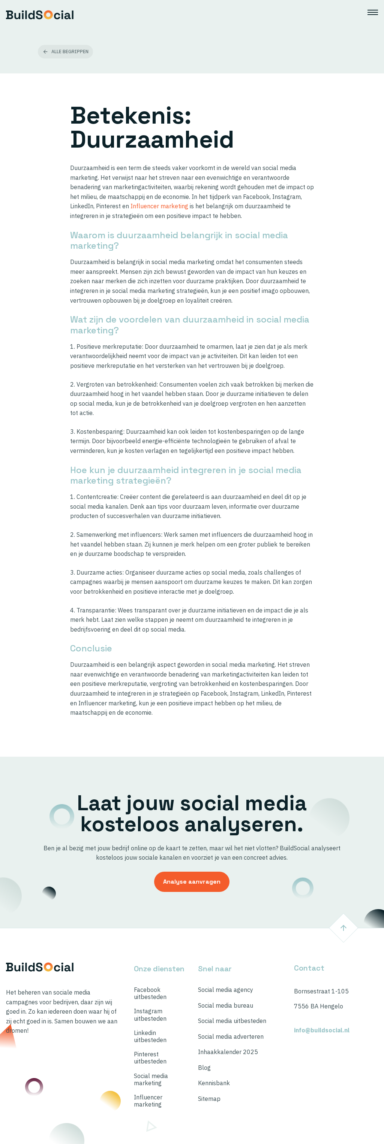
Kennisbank (214, 1083)
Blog (204, 1067)
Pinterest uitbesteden (150, 1058)
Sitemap (209, 1098)
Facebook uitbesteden (150, 993)
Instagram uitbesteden (150, 1015)
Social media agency (225, 989)
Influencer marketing (159, 206)
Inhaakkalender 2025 (228, 1052)
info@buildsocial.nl (322, 1030)
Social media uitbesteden (232, 1021)
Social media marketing (151, 1079)
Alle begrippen (69, 51)
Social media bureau (225, 1005)
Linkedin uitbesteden (150, 1036)
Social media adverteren (231, 1036)
